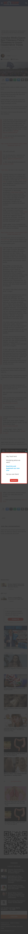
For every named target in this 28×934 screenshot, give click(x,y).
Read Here (14, 480)
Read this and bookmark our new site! (13, 468)
